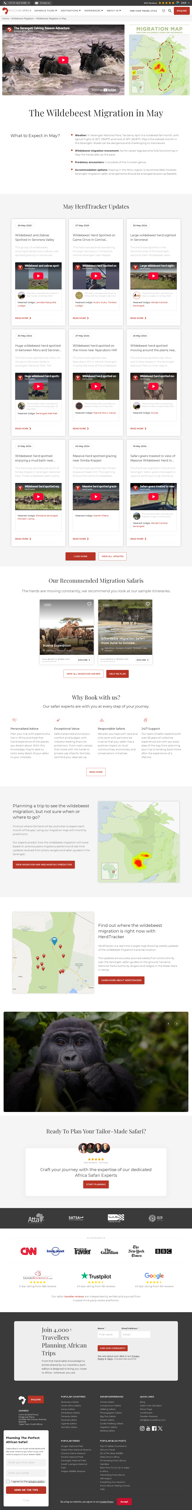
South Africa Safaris (71, 1405)
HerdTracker (146, 1412)
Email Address (130, 1328)
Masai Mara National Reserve (76, 1449)
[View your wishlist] (163, 11)
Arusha (128, 648)
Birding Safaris (107, 1430)
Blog (142, 1402)
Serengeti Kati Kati (46, 413)
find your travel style (143, 11)
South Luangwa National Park (74, 1466)
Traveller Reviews (149, 1416)
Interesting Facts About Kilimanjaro (112, 1476)
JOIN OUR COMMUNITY (112, 1348)
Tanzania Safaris (69, 1416)
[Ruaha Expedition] (67, 627)
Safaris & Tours (44, 11)
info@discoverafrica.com (152, 1420)
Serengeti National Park (73, 1460)
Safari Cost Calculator (151, 1405)
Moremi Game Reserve (73, 1453)
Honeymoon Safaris (110, 1405)
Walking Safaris (108, 1409)
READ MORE (96, 772)
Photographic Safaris (111, 1412)
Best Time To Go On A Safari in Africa (114, 1469)
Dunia (154, 412)
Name (101, 1328)
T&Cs (110, 1359)
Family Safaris (107, 1402)
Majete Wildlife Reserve (73, 1471)
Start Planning (96, 1184)
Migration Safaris (108, 1427)
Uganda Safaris (68, 1423)
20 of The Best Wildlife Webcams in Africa (111, 1455)
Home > (6, 18)
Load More (80, 556)
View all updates (112, 556)
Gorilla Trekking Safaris (111, 1423)
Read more (21, 318)
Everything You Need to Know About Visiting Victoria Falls (115, 1486)
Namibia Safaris (69, 1427)
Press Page (146, 1409)
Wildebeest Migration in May (51, 18)
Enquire (182, 10)
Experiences (92, 11)
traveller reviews (74, 1296)
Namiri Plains (101, 515)
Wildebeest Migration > (23, 18)
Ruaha (69, 650)
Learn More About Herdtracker (121, 980)
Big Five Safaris (108, 1416)
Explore (82, 660)
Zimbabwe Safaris (70, 1412)
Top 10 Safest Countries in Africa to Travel (113, 1448)
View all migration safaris (83, 673)
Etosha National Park (72, 1457)
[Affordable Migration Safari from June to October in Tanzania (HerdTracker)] (125, 627)
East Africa (51, 650)
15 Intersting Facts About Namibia (113, 1462)
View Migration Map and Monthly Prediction (44, 864)
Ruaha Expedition (57, 645)
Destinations (69, 11)
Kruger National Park (72, 1446)
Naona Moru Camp (104, 412)
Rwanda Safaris (69, 1420)
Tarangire (137, 648)
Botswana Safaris (70, 1402)
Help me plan (117, 673)
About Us (112, 11)
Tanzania (61, 650)
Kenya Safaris (68, 1409)
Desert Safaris (107, 1420)
